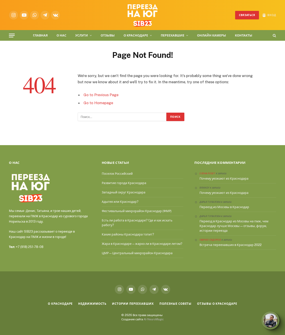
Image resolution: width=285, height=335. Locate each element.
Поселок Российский (117, 173)
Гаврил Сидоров (210, 239)
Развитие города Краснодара (124, 183)
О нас (61, 35)
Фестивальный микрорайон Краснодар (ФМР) (136, 211)
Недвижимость (92, 303)
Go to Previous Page (100, 95)
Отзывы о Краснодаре (217, 303)
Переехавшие (172, 35)
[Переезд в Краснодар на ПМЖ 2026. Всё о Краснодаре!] (142, 15)
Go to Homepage (98, 103)
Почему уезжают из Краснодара (224, 178)
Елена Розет (207, 173)
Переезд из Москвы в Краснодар (224, 207)
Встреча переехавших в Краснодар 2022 (231, 245)
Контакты (243, 35)
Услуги (81, 35)
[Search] (274, 35)
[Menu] (12, 35)
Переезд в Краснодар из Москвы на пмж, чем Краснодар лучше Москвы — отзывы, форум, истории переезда (234, 225)
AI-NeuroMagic (154, 319)
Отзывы (108, 35)
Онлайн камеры (211, 35)
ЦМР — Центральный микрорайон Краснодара (137, 253)
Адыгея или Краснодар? (120, 201)
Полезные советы (175, 303)
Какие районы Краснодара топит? (128, 234)
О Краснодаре (136, 35)
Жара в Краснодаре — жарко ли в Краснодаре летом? (142, 244)
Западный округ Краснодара (123, 192)
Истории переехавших (133, 303)
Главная (40, 35)
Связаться (247, 15)
